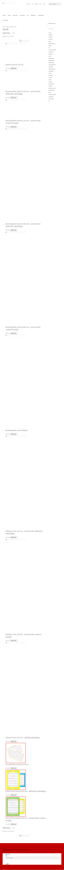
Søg (6, 855)
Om (32, 4)
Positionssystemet (52, 94)
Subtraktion (51, 96)
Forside (4, 15)
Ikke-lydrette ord (52, 43)
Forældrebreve (51, 60)
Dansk (9, 15)
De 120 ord (51, 37)
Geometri (50, 81)
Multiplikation (51, 90)
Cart (7, 864)
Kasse (44, 4)
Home (4, 26)
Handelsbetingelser (7, 849)
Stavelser (50, 54)
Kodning (50, 86)
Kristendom (22, 15)
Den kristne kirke (52, 69)
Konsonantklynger (52, 49)
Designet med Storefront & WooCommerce (21, 849)
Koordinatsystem (52, 88)
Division (50, 79)
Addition (50, 77)
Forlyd (50, 41)
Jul (49, 47)
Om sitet (28, 4)
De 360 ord (51, 39)
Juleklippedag (51, 62)
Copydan (36, 4)
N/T (28, 15)
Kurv (40, 4)
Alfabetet (50, 34)
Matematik (15, 15)
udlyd (50, 56)
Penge (50, 92)
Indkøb (50, 73)
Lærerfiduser (5, 20)
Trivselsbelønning (52, 64)
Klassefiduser (41, 15)
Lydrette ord (51, 51)
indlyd (50, 45)
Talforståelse (51, 98)
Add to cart (13, 68)
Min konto (8, 854)
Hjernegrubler (51, 83)
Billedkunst (33, 15)
